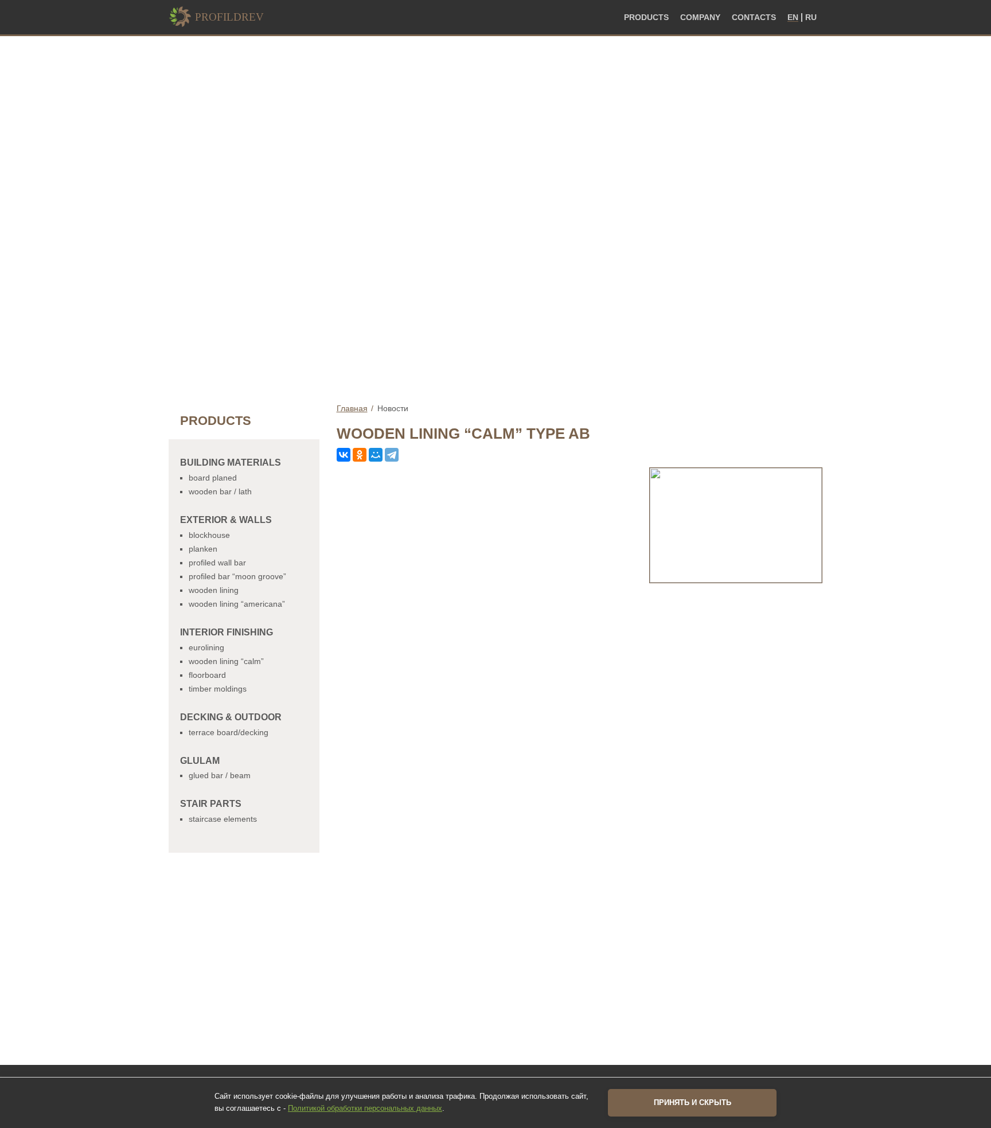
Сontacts (754, 17)
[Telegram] (392, 455)
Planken (203, 548)
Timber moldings (218, 688)
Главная (352, 408)
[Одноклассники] (359, 455)
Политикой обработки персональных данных (365, 1108)
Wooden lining (214, 590)
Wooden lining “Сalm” (226, 661)
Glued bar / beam (220, 775)
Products (646, 17)
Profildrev (229, 17)
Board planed (213, 477)
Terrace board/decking (228, 732)
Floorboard (207, 675)
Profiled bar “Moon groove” (237, 576)
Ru (811, 17)
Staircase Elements (223, 818)
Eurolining (206, 647)
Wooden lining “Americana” (237, 603)
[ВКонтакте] (343, 455)
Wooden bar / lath (220, 491)
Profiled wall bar (217, 562)
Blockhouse (209, 535)
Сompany (700, 17)
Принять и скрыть (692, 1102)
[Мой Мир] (376, 455)
